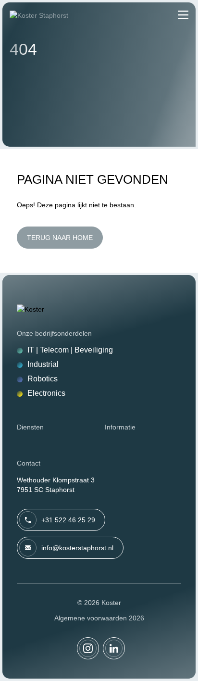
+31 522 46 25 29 (68, 520)
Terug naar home (60, 237)
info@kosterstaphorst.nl (77, 548)
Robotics (42, 379)
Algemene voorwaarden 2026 (99, 618)
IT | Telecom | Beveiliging (70, 350)
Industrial (43, 364)
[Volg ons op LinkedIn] (114, 648)
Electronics (46, 393)
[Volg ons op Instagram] (88, 648)
